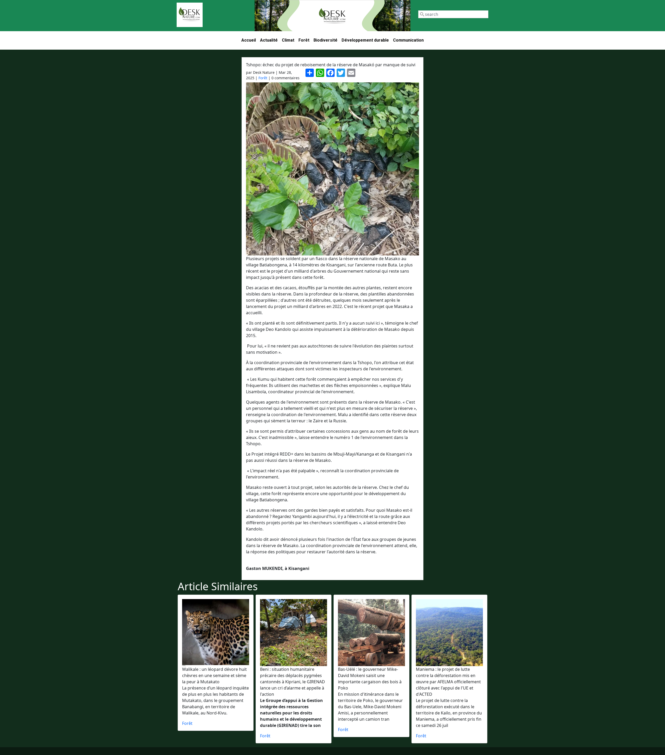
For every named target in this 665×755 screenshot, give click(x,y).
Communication (408, 40)
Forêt (303, 40)
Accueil (248, 40)
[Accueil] (190, 15)
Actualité (269, 40)
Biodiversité (325, 40)
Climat (288, 40)
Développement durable (365, 40)
